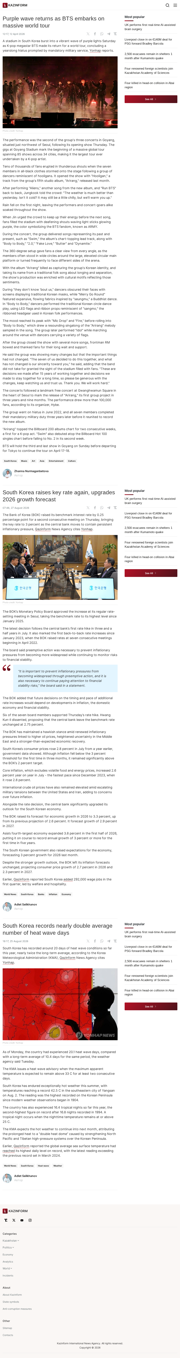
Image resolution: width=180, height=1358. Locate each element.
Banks (41, 894)
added (68, 879)
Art (33, 461)
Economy (66, 894)
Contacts (8, 1335)
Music (24, 461)
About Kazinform (12, 1294)
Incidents (8, 1275)
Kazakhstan (10, 1240)
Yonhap (95, 50)
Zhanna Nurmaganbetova (31, 471)
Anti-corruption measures (17, 1308)
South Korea (10, 461)
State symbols (11, 1301)
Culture (72, 461)
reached (9, 1151)
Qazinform (43, 529)
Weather (57, 1165)
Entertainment (56, 461)
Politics (7, 1247)
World (6, 1268)
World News (10, 894)
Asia (42, 461)
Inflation (53, 894)
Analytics (8, 1261)
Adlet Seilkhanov (25, 904)
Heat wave (43, 1165)
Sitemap (7, 1327)
